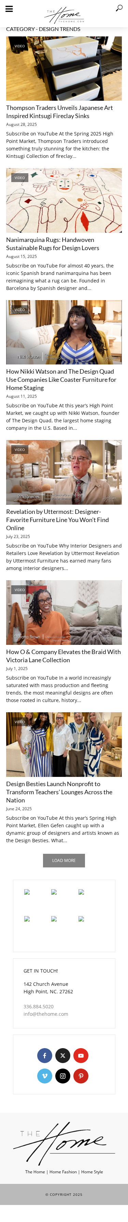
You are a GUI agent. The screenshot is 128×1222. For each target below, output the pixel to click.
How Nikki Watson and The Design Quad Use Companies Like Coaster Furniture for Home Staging (61, 379)
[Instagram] (62, 1076)
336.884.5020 (39, 1006)
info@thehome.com (46, 1014)
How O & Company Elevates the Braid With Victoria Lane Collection (63, 656)
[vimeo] (44, 1076)
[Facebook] (44, 1055)
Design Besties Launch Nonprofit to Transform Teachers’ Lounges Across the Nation (59, 792)
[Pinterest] (80, 1076)
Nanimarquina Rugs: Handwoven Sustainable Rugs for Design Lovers (52, 243)
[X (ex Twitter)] (62, 1055)
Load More (64, 860)
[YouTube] (80, 1055)
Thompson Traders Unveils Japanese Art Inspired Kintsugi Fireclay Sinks (59, 111)
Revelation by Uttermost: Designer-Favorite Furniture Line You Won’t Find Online (57, 520)
